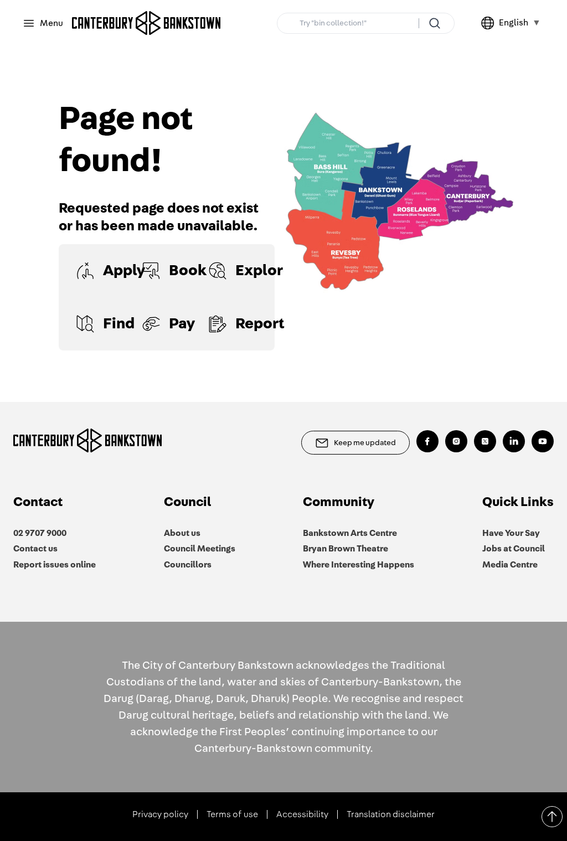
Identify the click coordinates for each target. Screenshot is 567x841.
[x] (485, 441)
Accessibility (302, 814)
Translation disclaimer (391, 814)
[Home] (146, 23)
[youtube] (543, 441)
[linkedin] (514, 441)
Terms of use (232, 814)
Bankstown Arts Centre (350, 533)
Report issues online (54, 564)
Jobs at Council (513, 548)
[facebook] (427, 441)
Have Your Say (511, 533)
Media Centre (510, 564)
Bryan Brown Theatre (345, 548)
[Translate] (490, 23)
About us (182, 533)
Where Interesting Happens (358, 564)
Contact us (35, 548)
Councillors (188, 564)
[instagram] (456, 441)
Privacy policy (160, 814)
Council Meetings (199, 548)
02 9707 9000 (39, 533)
